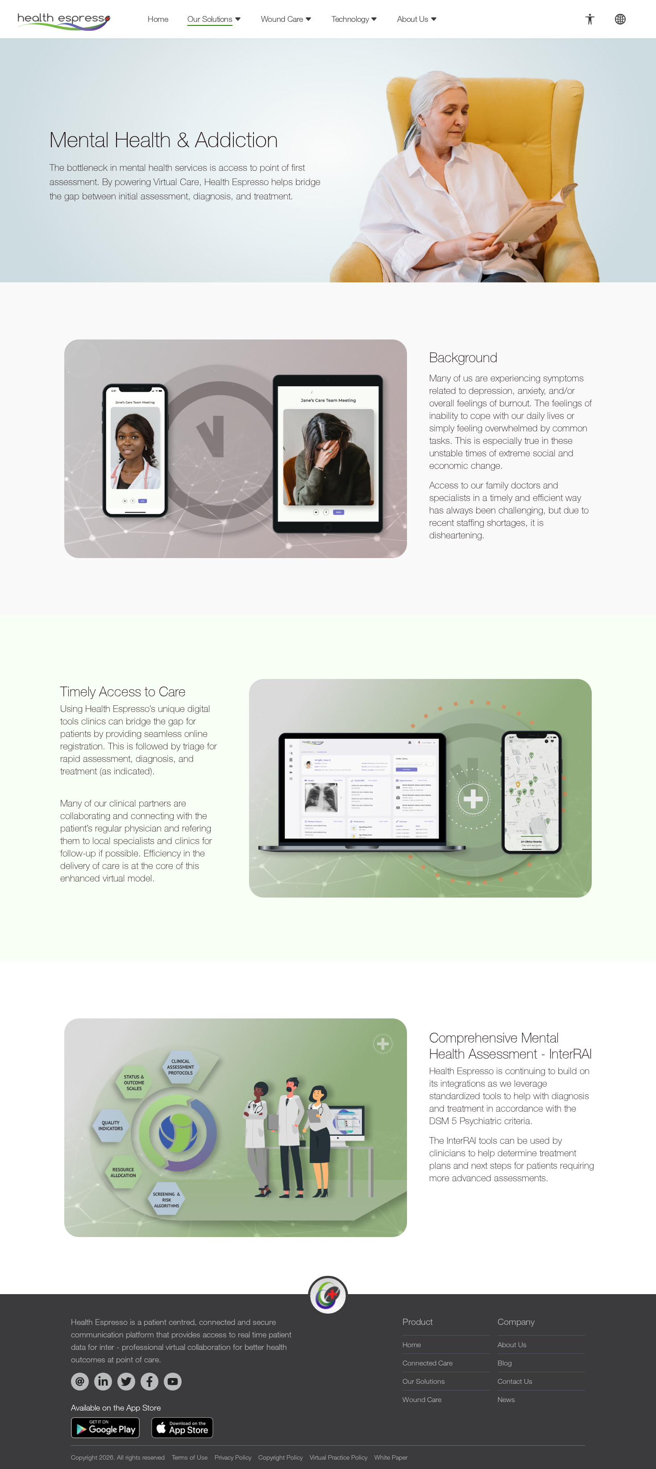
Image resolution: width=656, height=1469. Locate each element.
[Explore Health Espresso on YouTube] (173, 1381)
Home (158, 19)
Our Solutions (424, 1381)
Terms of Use (190, 1457)
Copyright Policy (280, 1457)
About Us (512, 1345)
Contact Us (515, 1381)
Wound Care (422, 1399)
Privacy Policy (233, 1457)
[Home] (64, 19)
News (506, 1399)
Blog (505, 1363)
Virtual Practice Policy (338, 1457)
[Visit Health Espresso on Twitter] (126, 1381)
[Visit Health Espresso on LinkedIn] (103, 1381)
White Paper (390, 1457)
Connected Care (428, 1363)
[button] (590, 19)
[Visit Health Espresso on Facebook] (149, 1381)
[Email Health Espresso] (80, 1381)
